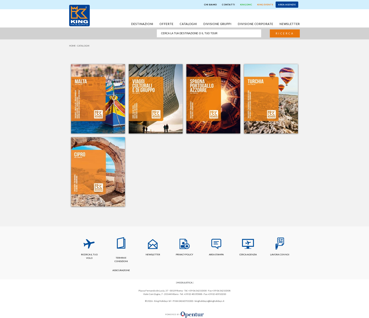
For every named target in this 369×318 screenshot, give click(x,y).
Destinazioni (142, 24)
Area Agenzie (287, 4)
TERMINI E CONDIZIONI (121, 259)
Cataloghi (188, 24)
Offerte (167, 24)
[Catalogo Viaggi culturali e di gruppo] (156, 98)
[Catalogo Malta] (98, 98)
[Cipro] (98, 171)
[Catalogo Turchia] (271, 98)
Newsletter (289, 24)
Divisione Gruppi (217, 24)
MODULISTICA (184, 282)
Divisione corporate (255, 24)
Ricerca (285, 33)
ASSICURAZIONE (121, 270)
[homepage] (79, 15)
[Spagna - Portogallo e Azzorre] (213, 98)
